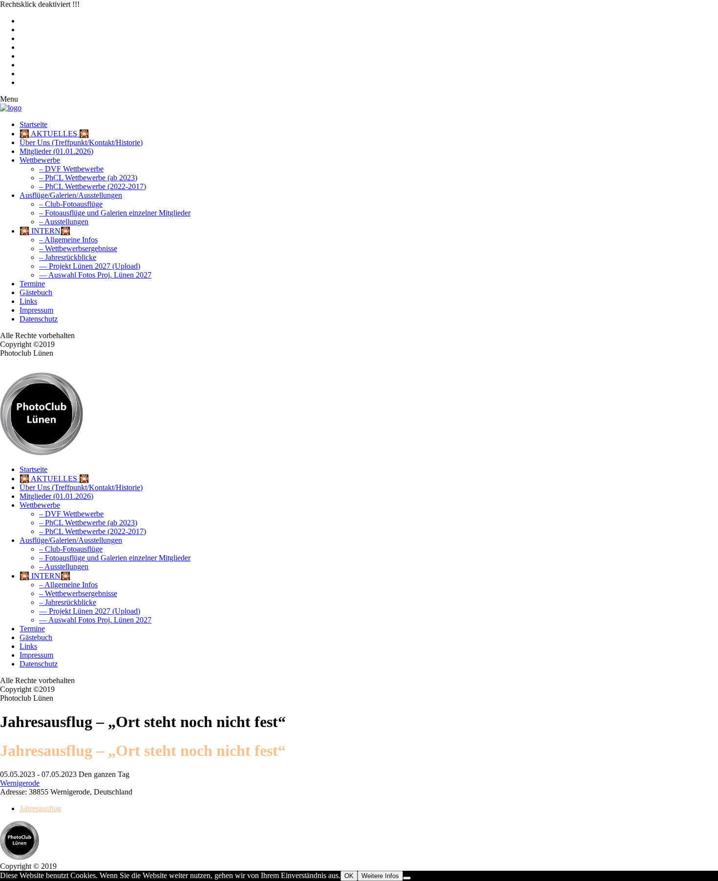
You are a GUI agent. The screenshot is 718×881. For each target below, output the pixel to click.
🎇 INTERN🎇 (45, 231)
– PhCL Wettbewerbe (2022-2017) (92, 186)
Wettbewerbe (40, 160)
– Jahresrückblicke (67, 257)
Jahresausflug (40, 808)
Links (28, 301)
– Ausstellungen (63, 221)
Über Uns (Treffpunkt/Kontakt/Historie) (81, 142)
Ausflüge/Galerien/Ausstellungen (71, 195)
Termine (32, 283)
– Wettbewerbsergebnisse (78, 248)
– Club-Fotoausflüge (71, 204)
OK (349, 876)
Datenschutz (39, 319)
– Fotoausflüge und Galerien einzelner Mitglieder (114, 213)
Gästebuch (36, 292)
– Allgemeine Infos (68, 240)
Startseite (33, 124)
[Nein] (407, 878)
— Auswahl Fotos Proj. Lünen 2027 (95, 275)
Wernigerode (20, 783)
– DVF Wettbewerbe (71, 169)
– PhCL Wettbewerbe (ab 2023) (88, 177)
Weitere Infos (380, 876)
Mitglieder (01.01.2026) (56, 151)
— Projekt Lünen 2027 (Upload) (89, 266)
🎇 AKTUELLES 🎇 (54, 133)
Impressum (36, 310)
